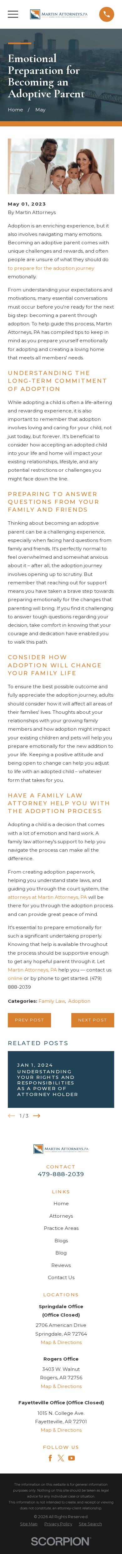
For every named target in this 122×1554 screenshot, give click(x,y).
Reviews (61, 1265)
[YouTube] (71, 1458)
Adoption (79, 1001)
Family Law (51, 1001)
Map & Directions (61, 1342)
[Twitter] (61, 1458)
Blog (61, 1253)
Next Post (92, 1019)
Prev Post (29, 1019)
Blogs (61, 1241)
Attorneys (61, 1216)
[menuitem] (29, 1524)
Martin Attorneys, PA (32, 970)
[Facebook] (50, 1458)
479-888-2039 (61, 1174)
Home (61, 1203)
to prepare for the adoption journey (51, 268)
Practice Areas (61, 1228)
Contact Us (61, 1277)
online (15, 978)
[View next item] (36, 1115)
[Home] (59, 14)
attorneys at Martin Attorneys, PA (47, 897)
